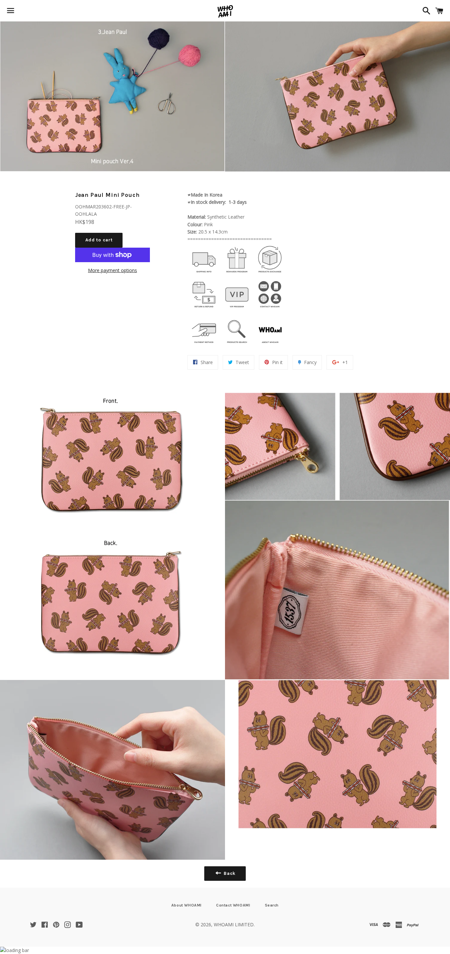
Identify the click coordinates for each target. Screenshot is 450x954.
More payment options (112, 270)
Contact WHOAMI (233, 905)
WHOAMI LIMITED (234, 924)
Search (272, 905)
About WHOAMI (186, 905)
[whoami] (203, 274)
